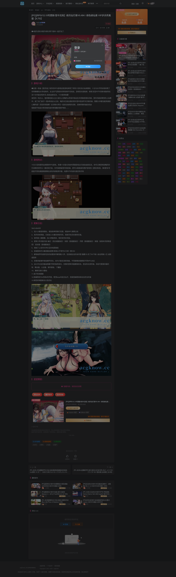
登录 (88, 66)
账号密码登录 (98, 61)
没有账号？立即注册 (79, 51)
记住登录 (78, 61)
